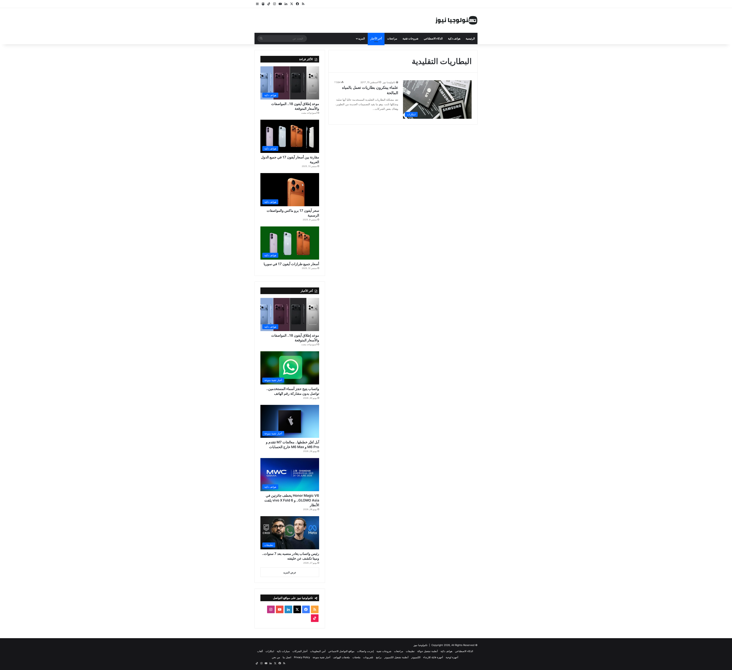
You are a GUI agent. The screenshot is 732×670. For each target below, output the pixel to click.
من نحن (276, 657)
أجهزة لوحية (452, 657)
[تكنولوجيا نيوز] (457, 20)
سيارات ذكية (283, 651)
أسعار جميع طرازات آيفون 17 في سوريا (291, 264)
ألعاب (260, 651)
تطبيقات (410, 651)
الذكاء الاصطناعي (433, 38)
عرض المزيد (289, 572)
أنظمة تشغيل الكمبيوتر (396, 657)
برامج (379, 657)
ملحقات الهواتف (341, 657)
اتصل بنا (287, 657)
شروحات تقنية (410, 38)
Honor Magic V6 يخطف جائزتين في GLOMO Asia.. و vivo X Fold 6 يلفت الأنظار (291, 500)
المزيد (361, 38)
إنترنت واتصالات (365, 651)
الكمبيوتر (416, 657)
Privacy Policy (302, 657)
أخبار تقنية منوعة (321, 657)
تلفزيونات (368, 657)
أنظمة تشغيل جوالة (427, 651)
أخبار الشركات (299, 651)
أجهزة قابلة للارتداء (433, 657)
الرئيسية (470, 38)
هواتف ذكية (454, 38)
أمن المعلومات (318, 651)
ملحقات (356, 657)
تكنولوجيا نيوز (389, 82)
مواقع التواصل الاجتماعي (341, 651)
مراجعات (392, 38)
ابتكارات (270, 651)
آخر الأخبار (376, 38)
